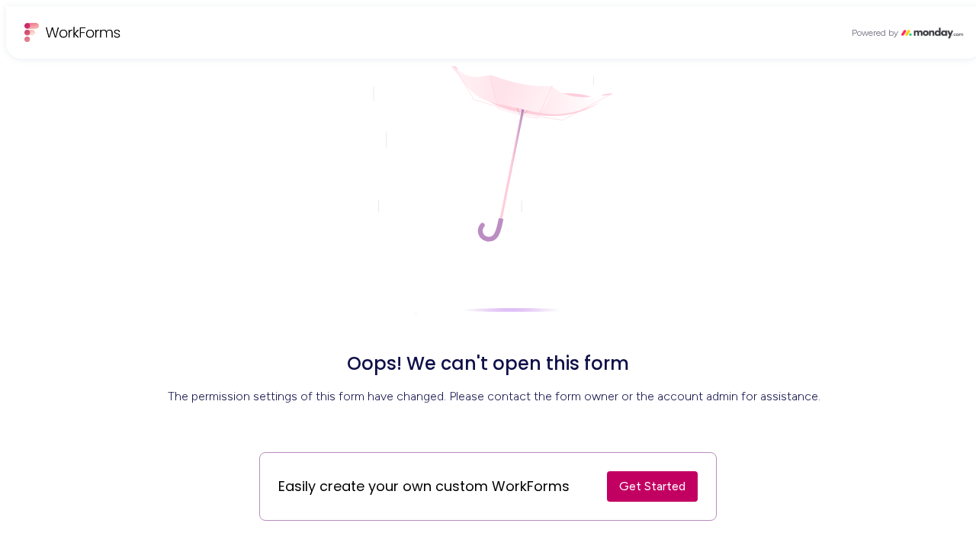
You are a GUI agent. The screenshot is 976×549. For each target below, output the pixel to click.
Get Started (652, 486)
